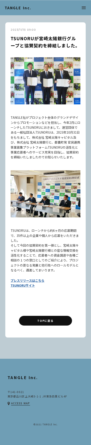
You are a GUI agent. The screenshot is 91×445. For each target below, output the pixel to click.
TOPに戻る (45, 320)
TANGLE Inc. (18, 7)
